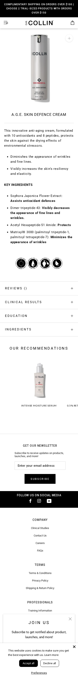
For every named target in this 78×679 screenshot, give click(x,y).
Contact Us (40, 535)
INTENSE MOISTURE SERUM (39, 405)
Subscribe (40, 478)
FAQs (40, 550)
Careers (40, 543)
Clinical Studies (40, 528)
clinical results (23, 302)
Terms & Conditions (40, 573)
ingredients (18, 329)
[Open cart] (72, 23)
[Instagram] (39, 500)
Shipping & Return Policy (40, 588)
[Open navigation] (6, 23)
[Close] (70, 618)
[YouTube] (49, 500)
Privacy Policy (40, 580)
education (16, 316)
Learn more (51, 655)
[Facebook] (29, 500)
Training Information (40, 610)
